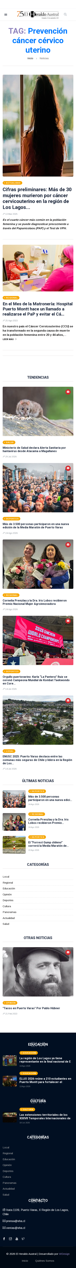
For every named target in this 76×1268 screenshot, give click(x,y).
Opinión (7, 894)
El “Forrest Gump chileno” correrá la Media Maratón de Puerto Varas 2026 (47, 846)
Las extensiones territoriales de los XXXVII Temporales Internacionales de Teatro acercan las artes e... (45, 1118)
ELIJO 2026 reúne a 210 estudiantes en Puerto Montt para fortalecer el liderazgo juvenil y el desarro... (45, 1082)
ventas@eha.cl (15, 1227)
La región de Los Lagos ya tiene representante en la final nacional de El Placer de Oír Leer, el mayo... (45, 1062)
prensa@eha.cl (15, 1221)
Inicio (30, 58)
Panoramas (9, 912)
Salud (6, 923)
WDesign (64, 1253)
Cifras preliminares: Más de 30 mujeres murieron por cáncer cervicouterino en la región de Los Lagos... (37, 198)
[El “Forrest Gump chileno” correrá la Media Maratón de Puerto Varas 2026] (14, 845)
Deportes (8, 900)
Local (6, 876)
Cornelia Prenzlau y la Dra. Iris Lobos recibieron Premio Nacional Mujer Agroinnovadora (35, 602)
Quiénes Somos (44, 1260)
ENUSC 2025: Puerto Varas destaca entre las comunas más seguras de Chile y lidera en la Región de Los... (37, 760)
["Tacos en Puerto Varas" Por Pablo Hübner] (38, 971)
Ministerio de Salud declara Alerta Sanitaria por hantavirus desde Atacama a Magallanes (34, 449)
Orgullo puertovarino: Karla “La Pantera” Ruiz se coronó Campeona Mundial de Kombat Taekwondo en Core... (36, 680)
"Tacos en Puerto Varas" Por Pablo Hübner (31, 1008)
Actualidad (9, 918)
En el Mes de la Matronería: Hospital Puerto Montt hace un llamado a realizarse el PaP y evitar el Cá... (38, 309)
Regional (8, 882)
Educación (9, 888)
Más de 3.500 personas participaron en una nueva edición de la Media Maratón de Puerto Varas (36, 525)
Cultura (7, 906)
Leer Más (8, 339)
